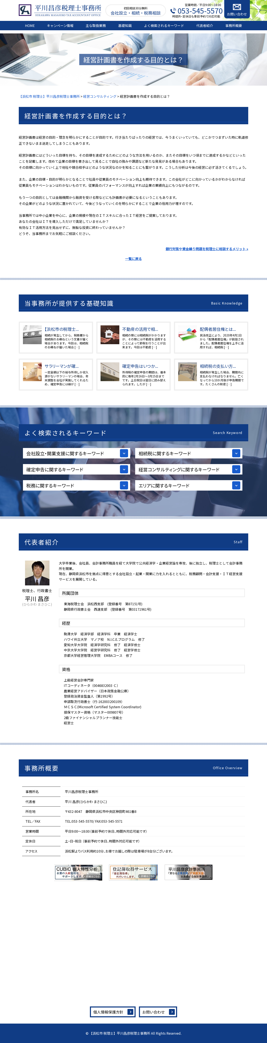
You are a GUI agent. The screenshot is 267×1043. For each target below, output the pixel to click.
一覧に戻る (133, 258)
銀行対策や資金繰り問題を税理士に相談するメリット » (207, 248)
